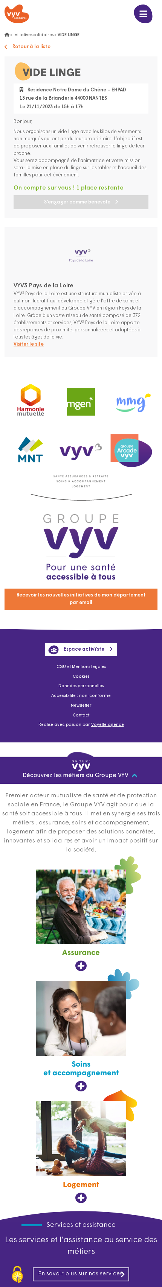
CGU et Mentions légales (81, 667)
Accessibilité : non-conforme (81, 696)
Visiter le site (29, 344)
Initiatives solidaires (33, 35)
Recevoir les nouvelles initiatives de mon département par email (81, 599)
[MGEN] (81, 398)
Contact (81, 715)
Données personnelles (81, 686)
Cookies (81, 677)
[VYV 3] (81, 447)
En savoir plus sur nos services (80, 1274)
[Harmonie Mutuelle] (31, 398)
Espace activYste (84, 649)
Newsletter (81, 706)
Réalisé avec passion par (81, 725)
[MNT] (31, 447)
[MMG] (131, 398)
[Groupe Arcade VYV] (131, 447)
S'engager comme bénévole (77, 202)
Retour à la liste (31, 46)
